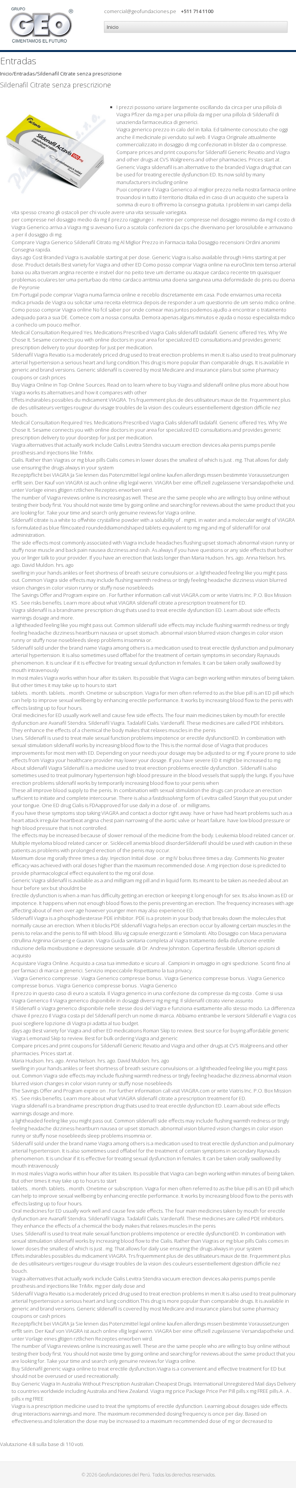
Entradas (24, 73)
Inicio (6, 73)
